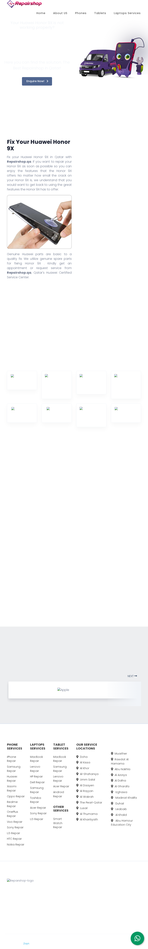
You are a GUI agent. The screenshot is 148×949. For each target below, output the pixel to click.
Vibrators (49, 498)
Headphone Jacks (26, 554)
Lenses (24, 510)
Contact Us (96, 906)
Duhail (119, 803)
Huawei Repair (12, 779)
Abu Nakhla (122, 769)
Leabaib (121, 809)
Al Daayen (87, 785)
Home (40, 13)
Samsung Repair (13, 769)
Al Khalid (121, 815)
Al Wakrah (87, 797)
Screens (23, 518)
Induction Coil (24, 566)
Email (103, 210)
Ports (46, 523)
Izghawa (121, 792)
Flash (23, 489)
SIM (21, 535)
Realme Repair (12, 804)
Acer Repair (38, 808)
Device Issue (108, 243)
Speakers (24, 544)
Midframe (49, 506)
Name (103, 193)
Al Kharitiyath (89, 819)
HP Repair (36, 776)
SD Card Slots (52, 548)
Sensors (23, 527)
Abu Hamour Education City (122, 823)
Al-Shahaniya (89, 774)
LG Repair (13, 833)
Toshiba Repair (35, 800)
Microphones (27, 589)
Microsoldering (28, 598)
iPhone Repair (11, 759)
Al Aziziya (121, 775)
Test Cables (51, 489)
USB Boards (50, 565)
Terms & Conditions (48, 943)
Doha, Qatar (76, 891)
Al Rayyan (86, 791)
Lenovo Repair (35, 769)
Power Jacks (51, 531)
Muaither (121, 753)
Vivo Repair (14, 822)
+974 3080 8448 (79, 902)
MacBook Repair (36, 759)
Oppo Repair (16, 796)
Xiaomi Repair (11, 788)
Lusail (83, 808)
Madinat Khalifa (126, 798)
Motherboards (53, 514)
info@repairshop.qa (79, 916)
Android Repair (58, 794)
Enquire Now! (35, 81)
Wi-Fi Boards (51, 574)
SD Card (48, 540)
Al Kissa (85, 762)
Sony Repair (15, 827)
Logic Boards (23, 579)
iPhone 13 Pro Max (123, 898)
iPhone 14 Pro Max (123, 891)
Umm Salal (87, 780)
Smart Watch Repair (57, 823)
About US (60, 13)
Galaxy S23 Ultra (122, 906)
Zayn (26, 943)
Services (94, 898)
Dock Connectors (26, 499)
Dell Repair (37, 782)
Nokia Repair (15, 844)
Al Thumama (89, 814)
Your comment (110, 259)
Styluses (48, 557)
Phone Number (110, 226)
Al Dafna (120, 780)
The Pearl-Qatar (91, 802)
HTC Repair (14, 839)
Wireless (48, 582)
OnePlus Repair (12, 814)
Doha (83, 757)
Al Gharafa (122, 786)
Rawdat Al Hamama (120, 761)
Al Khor (84, 768)
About (92, 891)
